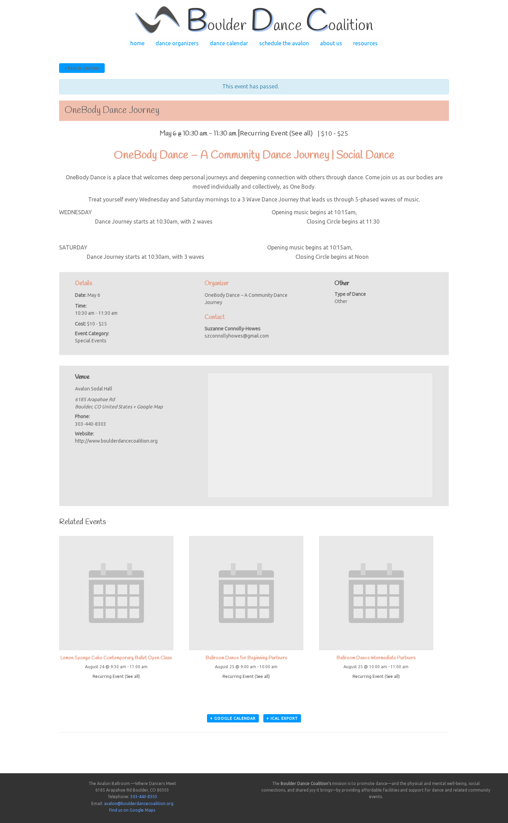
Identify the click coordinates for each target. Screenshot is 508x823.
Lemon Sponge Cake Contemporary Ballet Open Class (116, 658)
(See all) (301, 133)
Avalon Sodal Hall (93, 388)
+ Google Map (148, 406)
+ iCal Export (282, 718)
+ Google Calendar (233, 718)
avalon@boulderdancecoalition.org (138, 803)
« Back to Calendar (82, 68)
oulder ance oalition (279, 26)
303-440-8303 (143, 796)
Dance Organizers (177, 43)
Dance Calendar (229, 43)
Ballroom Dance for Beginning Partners (246, 658)
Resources (365, 43)
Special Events (90, 340)
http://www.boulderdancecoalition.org (116, 441)
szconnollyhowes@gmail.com (237, 336)
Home (137, 43)
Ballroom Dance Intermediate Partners (376, 658)
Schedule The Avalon (284, 43)
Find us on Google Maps (132, 810)
